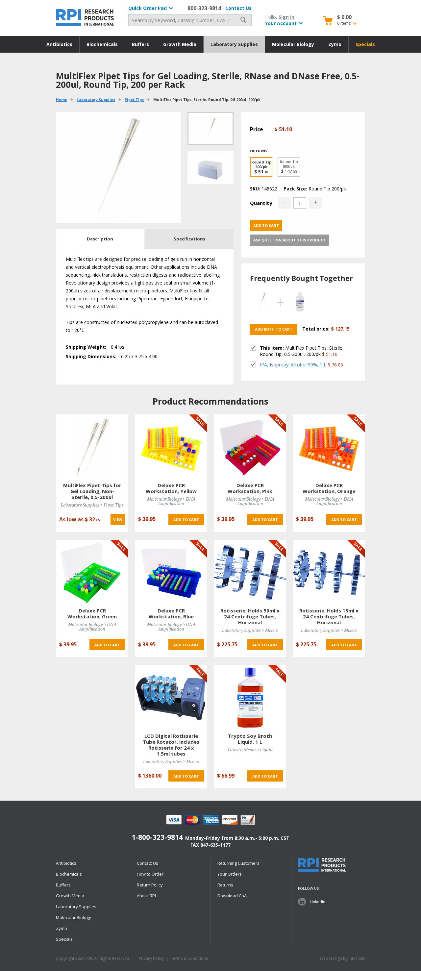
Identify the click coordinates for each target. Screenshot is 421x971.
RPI (85, 17)
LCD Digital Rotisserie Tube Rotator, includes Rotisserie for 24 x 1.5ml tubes (171, 745)
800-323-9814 (204, 8)
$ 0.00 (344, 17)
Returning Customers (238, 863)
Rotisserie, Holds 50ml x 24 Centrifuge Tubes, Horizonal (250, 616)
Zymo (334, 44)
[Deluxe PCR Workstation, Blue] (171, 572)
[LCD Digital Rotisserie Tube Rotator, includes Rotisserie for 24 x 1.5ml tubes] (171, 697)
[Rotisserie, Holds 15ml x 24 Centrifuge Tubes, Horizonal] (329, 572)
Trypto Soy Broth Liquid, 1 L (250, 739)
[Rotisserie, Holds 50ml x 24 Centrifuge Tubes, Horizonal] (250, 572)
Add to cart (266, 225)
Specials (365, 44)
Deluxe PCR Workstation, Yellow (171, 488)
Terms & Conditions (189, 958)
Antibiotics (59, 44)
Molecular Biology (293, 44)
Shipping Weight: (86, 347)
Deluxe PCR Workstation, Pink (250, 488)
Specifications (189, 239)
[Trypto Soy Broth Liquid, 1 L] (250, 697)
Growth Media (179, 44)
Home (61, 99)
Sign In (286, 17)
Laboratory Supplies (234, 44)
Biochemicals (102, 44)
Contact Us (238, 8)
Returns (225, 885)
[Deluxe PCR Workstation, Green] (92, 572)
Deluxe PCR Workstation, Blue (171, 613)
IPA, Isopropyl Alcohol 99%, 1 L (293, 364)
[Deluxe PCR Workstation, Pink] (250, 446)
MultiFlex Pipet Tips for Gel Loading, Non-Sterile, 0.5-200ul (92, 491)
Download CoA (232, 896)
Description (100, 239)
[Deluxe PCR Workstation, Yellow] (171, 446)
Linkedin (317, 902)
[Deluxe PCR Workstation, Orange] (329, 446)
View (117, 519)
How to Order (150, 874)
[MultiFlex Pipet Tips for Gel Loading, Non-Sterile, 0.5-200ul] (92, 446)
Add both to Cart (273, 329)
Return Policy (150, 885)
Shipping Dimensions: (91, 356)
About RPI (146, 896)
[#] (210, 167)
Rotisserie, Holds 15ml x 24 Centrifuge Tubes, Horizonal (329, 616)
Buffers (140, 44)
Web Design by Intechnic (342, 958)
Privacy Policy (151, 958)
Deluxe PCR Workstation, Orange (329, 488)
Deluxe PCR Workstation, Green (92, 613)
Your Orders (229, 874)
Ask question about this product (289, 239)
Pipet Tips (134, 99)
